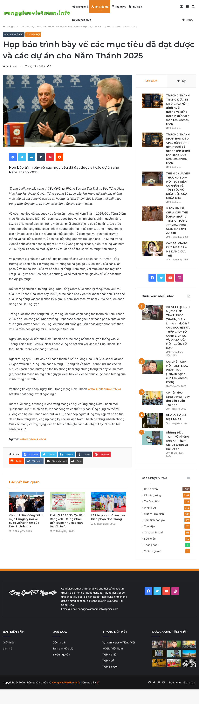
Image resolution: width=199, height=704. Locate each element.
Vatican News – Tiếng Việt (118, 642)
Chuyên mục (83, 19)
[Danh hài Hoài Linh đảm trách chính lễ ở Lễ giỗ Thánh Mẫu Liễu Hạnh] (174, 663)
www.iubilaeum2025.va (104, 389)
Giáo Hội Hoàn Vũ (13, 34)
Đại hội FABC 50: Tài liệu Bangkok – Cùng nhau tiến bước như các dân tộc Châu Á (67, 521)
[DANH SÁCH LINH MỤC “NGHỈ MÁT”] (159, 663)
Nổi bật (181, 81)
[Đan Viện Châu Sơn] (189, 653)
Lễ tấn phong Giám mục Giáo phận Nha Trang (108, 517)
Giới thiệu (9, 642)
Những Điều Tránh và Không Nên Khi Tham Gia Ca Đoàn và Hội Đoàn (177, 441)
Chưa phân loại (153, 532)
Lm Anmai (11, 66)
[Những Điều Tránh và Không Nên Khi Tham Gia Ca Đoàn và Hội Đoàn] (152, 438)
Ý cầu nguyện (152, 551)
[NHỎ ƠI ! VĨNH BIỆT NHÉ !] (152, 420)
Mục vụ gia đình (154, 513)
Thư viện (136, 6)
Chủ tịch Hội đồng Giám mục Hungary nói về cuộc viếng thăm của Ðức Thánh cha (26, 521)
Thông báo (150, 544)
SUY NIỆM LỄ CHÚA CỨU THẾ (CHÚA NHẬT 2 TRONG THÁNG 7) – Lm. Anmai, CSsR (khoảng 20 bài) (177, 221)
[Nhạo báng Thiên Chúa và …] (189, 663)
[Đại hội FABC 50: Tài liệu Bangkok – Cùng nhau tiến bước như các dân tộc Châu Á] (67, 502)
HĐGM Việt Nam (112, 648)
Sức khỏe (150, 538)
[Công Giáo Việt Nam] (37, 13)
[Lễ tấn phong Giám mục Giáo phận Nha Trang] (108, 502)
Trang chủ (81, 6)
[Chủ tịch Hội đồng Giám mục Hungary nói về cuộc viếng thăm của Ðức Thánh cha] (26, 502)
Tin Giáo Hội (101, 6)
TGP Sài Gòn (110, 666)
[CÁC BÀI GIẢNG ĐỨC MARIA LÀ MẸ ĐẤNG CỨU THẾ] (152, 248)
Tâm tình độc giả (154, 520)
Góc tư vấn (151, 489)
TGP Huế (108, 660)
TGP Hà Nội (109, 654)
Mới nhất (151, 81)
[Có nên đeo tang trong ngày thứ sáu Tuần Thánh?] (152, 398)
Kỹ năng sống (152, 495)
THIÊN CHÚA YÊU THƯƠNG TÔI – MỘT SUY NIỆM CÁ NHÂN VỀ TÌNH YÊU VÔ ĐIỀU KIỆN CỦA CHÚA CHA (178, 186)
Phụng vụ (120, 6)
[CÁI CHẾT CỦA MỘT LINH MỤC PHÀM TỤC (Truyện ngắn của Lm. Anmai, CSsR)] (152, 367)
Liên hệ (7, 648)
